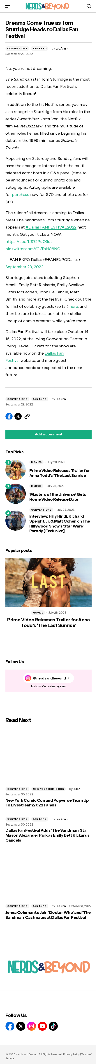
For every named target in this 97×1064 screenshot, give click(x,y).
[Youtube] (42, 1026)
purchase (21, 194)
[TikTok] (53, 1026)
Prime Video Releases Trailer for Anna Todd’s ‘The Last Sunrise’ (59, 473)
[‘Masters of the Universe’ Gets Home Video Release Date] (15, 494)
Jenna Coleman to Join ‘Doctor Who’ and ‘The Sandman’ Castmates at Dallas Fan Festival (48, 915)
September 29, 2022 (24, 266)
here (73, 306)
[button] (7, 6)
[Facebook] (9, 1026)
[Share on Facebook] (9, 416)
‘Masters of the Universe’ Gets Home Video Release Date (57, 497)
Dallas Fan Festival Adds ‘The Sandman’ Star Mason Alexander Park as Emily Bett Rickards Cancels (47, 835)
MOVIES (36, 462)
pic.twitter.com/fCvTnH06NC (32, 248)
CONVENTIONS (17, 48)
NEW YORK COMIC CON (48, 789)
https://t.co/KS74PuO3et (28, 241)
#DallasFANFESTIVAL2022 (50, 227)
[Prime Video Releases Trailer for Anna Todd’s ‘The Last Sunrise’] (15, 470)
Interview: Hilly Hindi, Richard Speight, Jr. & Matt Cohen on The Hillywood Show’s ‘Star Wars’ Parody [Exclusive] (59, 523)
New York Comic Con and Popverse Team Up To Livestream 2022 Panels (47, 803)
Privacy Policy (71, 1054)
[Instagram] (31, 1026)
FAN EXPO (40, 48)
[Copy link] (27, 416)
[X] (20, 1026)
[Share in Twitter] (18, 416)
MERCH (36, 485)
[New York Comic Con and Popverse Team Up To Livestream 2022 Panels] (48, 759)
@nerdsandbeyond (49, 678)
